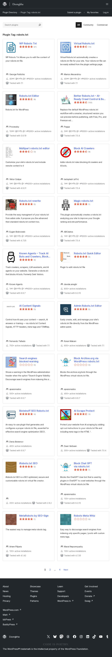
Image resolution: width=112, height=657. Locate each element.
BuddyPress (10, 624)
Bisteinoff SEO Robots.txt (34, 410)
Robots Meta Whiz (84, 515)
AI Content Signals (30, 305)
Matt (6, 614)
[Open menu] (107, 4)
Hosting (7, 596)
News (5, 591)
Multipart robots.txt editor (34, 148)
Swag (89, 601)
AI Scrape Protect (84, 410)
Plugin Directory (10, 12)
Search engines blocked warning (28, 360)
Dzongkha (14, 636)
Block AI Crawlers (84, 148)
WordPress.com (12, 610)
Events (88, 591)
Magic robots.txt (83, 200)
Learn (60, 586)
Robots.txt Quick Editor (87, 253)
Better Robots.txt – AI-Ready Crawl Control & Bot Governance (89, 97)
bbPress (8, 619)
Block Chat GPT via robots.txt (83, 465)
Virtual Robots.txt (84, 43)
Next (66, 570)
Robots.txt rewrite (30, 200)
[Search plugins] (39, 25)
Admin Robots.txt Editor (88, 305)
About (6, 586)
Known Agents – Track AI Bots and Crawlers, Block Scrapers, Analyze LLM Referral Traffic (33, 255)
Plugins (33, 596)
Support (61, 591)
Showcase (35, 586)
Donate (90, 596)
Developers (63, 596)
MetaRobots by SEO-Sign (33, 515)
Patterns (34, 601)
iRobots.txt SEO (28, 463)
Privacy (6, 601)
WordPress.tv (65, 601)
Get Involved (91, 586)
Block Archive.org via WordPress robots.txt (86, 360)
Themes (34, 591)
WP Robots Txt (28, 43)
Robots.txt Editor (29, 95)
